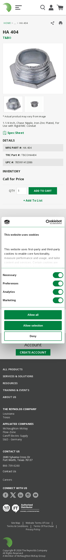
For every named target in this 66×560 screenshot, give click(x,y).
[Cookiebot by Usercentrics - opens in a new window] (46, 222)
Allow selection (33, 325)
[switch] (58, 284)
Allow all (32, 314)
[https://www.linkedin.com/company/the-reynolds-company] (21, 494)
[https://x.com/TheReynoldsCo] (14, 494)
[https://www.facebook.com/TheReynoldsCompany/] (6, 494)
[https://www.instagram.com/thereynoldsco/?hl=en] (29, 494)
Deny (33, 336)
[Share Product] (52, 23)
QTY (12, 191)
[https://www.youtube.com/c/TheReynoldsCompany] (36, 494)
